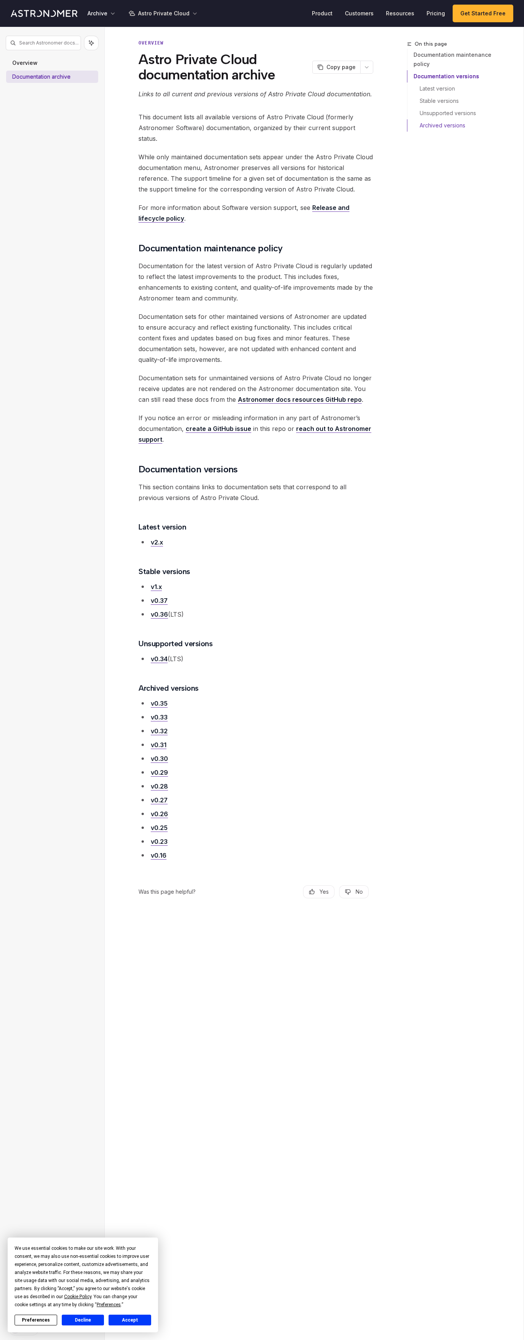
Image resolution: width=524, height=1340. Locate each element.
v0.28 (159, 786)
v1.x (156, 587)
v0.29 (159, 772)
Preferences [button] (109, 1304)
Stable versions (439, 100)
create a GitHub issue (218, 428)
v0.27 (159, 800)
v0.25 (159, 828)
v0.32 (159, 731)
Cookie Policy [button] (77, 1296)
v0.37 (159, 600)
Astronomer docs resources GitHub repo (300, 399)
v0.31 (158, 745)
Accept (130, 1320)
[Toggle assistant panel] (91, 43)
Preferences (36, 1320)
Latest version (437, 88)
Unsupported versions (448, 113)
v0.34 (159, 659)
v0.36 (159, 614)
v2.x (157, 542)
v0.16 (158, 855)
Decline (83, 1320)
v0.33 (159, 717)
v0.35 (159, 703)
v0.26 (159, 814)
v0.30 (159, 758)
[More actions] (366, 67)
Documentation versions (446, 76)
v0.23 (159, 841)
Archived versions (442, 125)
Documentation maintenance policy (452, 59)
